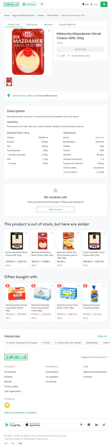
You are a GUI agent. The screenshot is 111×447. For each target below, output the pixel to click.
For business (52, 371)
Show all (102, 336)
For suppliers (52, 376)
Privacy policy (11, 386)
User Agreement (12, 391)
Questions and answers (95, 371)
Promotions (10, 371)
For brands (51, 381)
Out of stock (80, 49)
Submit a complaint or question (20, 412)
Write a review (55, 209)
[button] (49, 31)
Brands (7, 381)
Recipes (8, 376)
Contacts (87, 376)
